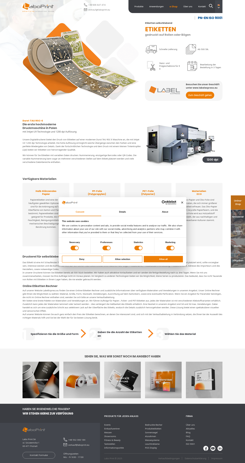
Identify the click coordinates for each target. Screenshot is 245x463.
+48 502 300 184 (76, 439)
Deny (81, 259)
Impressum (216, 458)
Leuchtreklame (152, 443)
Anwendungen (156, 6)
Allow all (163, 259)
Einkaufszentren (112, 428)
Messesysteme (152, 440)
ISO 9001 (190, 443)
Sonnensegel (151, 432)
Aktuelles (190, 428)
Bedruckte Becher (153, 424)
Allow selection (122, 259)
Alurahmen (150, 436)
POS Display (151, 447)
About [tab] (165, 212)
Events (107, 424)
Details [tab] (122, 212)
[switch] (107, 248)
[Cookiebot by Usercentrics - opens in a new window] (163, 202)
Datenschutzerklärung (195, 458)
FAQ (188, 436)
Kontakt (202, 6)
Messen (108, 432)
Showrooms (110, 436)
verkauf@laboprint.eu (99, 10)
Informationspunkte (114, 447)
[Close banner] (182, 203)
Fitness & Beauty (112, 440)
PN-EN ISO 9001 (210, 18)
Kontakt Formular (39, 455)
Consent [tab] (80, 212)
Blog (188, 432)
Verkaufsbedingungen (169, 458)
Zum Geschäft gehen (200, 95)
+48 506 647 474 (97, 5)
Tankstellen (109, 443)
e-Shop (173, 6)
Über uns (187, 6)
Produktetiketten (153, 428)
